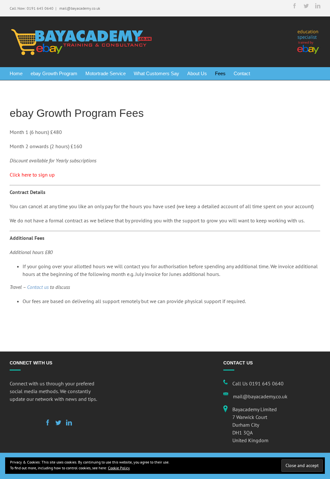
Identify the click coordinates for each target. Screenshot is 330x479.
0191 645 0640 (40, 8)
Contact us (38, 287)
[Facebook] (48, 422)
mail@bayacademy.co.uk (79, 8)
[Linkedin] (69, 422)
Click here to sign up (32, 174)
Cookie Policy (119, 467)
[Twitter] (58, 422)
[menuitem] (20, 73)
